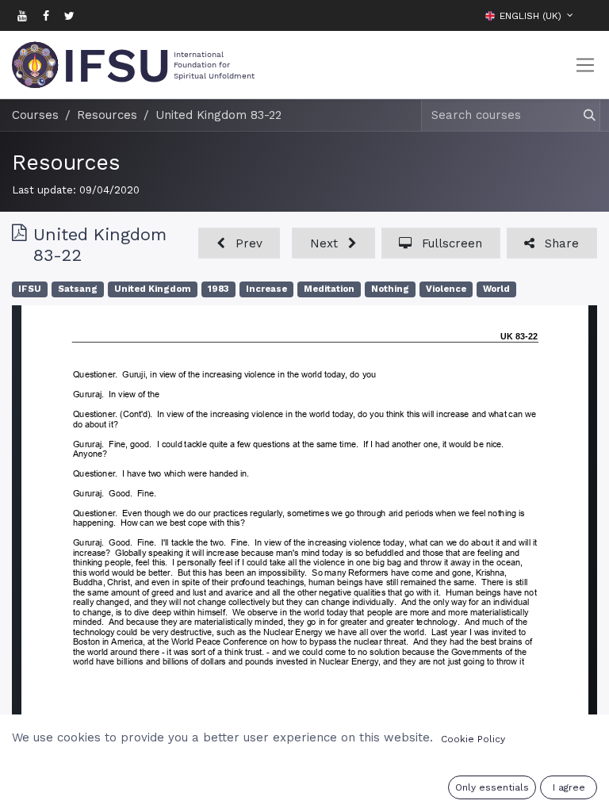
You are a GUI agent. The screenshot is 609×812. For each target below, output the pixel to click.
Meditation (329, 289)
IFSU (29, 289)
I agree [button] (569, 787)
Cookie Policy (473, 739)
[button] (585, 15)
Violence (446, 289)
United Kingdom (152, 289)
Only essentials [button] (492, 787)
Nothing (390, 289)
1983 (218, 289)
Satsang (78, 289)
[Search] (582, 115)
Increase (266, 289)
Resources (66, 162)
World (496, 289)
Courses (35, 115)
